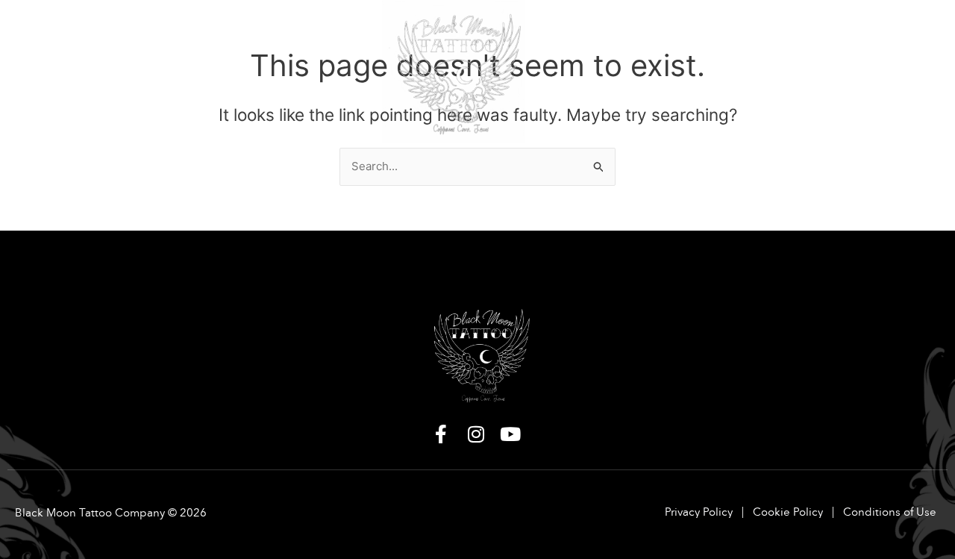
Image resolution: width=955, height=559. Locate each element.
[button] (40, 31)
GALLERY (190, 31)
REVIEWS (786, 31)
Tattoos (112, 31)
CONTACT (858, 31)
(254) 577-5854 (846, 71)
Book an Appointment (671, 31)
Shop (265, 31)
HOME (36, 31)
